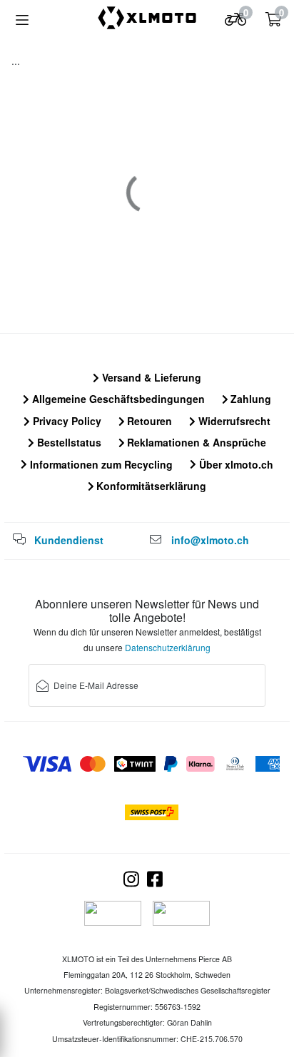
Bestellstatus (67, 442)
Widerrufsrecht (233, 421)
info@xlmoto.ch (210, 540)
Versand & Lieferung (150, 377)
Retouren (148, 421)
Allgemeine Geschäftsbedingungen (117, 399)
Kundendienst (68, 540)
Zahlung (249, 399)
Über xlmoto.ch (234, 464)
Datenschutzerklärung (168, 647)
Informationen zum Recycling (100, 464)
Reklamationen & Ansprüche (195, 442)
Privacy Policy (65, 421)
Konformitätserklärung (149, 486)
